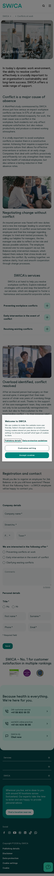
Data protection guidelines (34, 441)
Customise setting (27, 448)
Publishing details (13, 441)
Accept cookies (27, 455)
